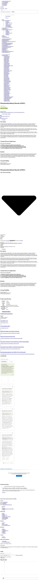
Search (2, 11)
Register (3, 514)
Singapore (7, 88)
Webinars (3, 532)
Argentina (7, 56)
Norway (6, 82)
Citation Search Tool (4, 118)
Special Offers (4, 541)
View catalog (2, 8)
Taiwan (6, 94)
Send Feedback (19, 475)
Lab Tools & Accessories (6, 47)
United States (7, 98)
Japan (6, 76)
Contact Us (7, 22)
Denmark (7, 64)
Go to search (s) (4, 3)
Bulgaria (6, 60)
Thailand (6, 95)
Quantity (1, 242)
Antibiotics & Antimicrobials (6, 38)
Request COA (4, 36)
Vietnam (6, 100)
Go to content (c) (4, 4)
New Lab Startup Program (6, 525)
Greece (6, 69)
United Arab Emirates (8, 96)
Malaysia (6, 79)
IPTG (3, 19)
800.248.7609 (5, 502)
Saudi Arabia (7, 87)
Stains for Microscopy (5, 52)
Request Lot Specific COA (5, 116)
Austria (6, 58)
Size (5, 240)
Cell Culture (4, 42)
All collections (7, 20)
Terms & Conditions (5, 518)
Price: (1, 238)
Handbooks (7, 31)
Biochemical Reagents (5, 39)
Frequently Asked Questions (6, 516)
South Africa (7, 89)
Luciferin (3, 522)
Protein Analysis (4, 50)
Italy (6, 75)
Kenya (6, 77)
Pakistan (6, 83)
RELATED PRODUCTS (20, 112)
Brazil (6, 59)
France (6, 68)
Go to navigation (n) (5, 2)
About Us (3, 20)
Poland (6, 85)
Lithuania (7, 78)
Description (4, 119)
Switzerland (7, 93)
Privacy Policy (4, 519)
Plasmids (3, 49)
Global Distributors (9, 24)
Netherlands (7, 80)
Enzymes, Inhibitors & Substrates (7, 46)
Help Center (8, 34)
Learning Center (4, 29)
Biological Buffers (5, 40)
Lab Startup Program (5, 28)
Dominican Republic (8, 65)
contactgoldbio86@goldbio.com (7, 504)
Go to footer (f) (4, 5)
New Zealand (7, 81)
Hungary (6, 71)
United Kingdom (8, 97)
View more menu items (5, 37)
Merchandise (4, 48)
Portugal (6, 86)
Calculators (7, 32)
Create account (2, 557)
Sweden (6, 92)
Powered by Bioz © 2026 (3, 465)
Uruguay (6, 99)
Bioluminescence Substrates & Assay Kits (8, 41)
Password (3, 555)
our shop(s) (8, 240)
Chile (6, 62)
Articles (7, 30)
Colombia (7, 63)
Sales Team (4, 537)
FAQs (7, 23)
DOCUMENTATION (9, 112)
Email (1, 553)
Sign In (3, 513)
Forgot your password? (19, 555)
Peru (6, 84)
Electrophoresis (4, 45)
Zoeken (13, 11)
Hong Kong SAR (8, 70)
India (6, 72)
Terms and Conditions (9, 27)
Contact (3, 536)
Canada (6, 61)
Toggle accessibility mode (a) (6, 1)
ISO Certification (8, 26)
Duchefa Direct (8, 25)
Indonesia (7, 73)
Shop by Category (5, 524)
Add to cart (2, 247)
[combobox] (7, 11)
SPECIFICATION (3, 112)
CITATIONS (15, 112)
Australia (6, 57)
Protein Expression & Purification (7, 51)
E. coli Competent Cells (5, 44)
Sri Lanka (7, 91)
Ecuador (6, 66)
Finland (6, 67)
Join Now (1, 500)
